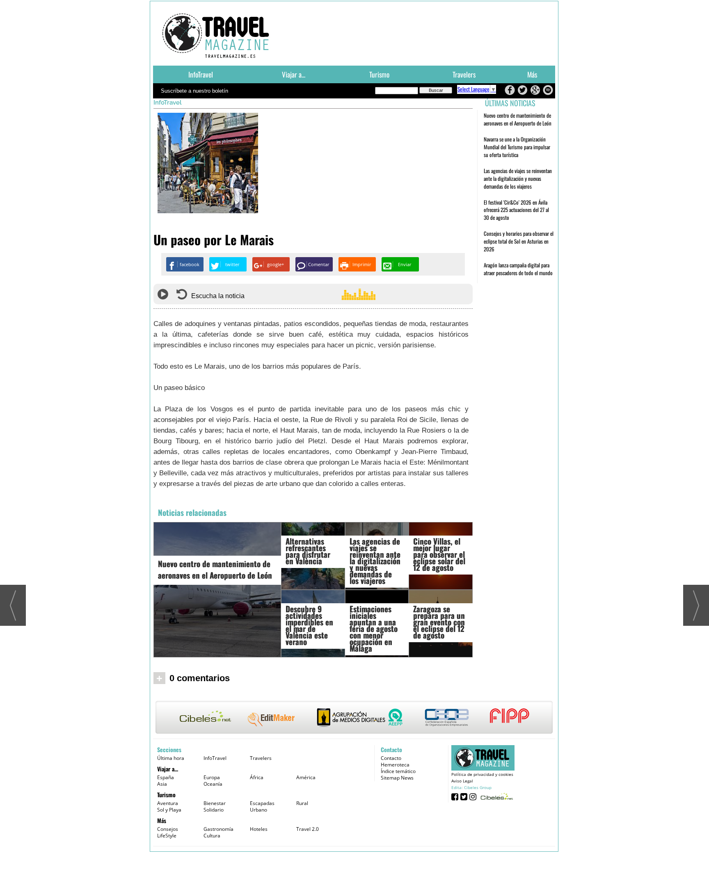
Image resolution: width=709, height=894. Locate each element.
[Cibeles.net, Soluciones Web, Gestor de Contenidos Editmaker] (495, 796)
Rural (302, 803)
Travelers (464, 74)
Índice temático (398, 771)
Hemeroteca (395, 764)
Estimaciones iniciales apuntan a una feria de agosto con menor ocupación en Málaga (374, 628)
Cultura (212, 835)
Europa (212, 777)
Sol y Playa (169, 809)
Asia (162, 783)
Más (532, 74)
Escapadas (262, 803)
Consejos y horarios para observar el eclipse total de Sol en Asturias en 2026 (518, 241)
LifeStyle (166, 835)
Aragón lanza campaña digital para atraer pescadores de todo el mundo (518, 269)
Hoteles (259, 829)
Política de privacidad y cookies (482, 774)
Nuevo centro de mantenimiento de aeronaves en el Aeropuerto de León (215, 569)
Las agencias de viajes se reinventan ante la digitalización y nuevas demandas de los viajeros (375, 560)
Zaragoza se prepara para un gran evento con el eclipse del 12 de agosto (439, 622)
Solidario (214, 809)
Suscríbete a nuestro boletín (194, 91)
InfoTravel (200, 74)
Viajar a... (293, 74)
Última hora (170, 758)
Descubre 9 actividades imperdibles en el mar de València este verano (309, 625)
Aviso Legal (462, 781)
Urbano (258, 809)
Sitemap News (397, 777)
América (306, 777)
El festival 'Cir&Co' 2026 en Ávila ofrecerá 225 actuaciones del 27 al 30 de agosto (516, 210)
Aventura (167, 803)
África (256, 777)
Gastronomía (218, 829)
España (165, 777)
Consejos (167, 829)
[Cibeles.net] (354, 718)
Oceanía (213, 783)
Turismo (379, 74)
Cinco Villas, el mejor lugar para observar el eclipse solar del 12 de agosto (439, 554)
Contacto (391, 758)
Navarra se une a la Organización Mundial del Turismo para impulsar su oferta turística (517, 147)
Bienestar (215, 803)
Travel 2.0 (307, 829)
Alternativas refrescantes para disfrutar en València (308, 550)
